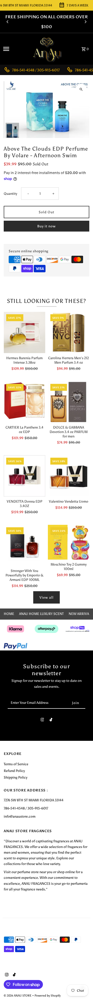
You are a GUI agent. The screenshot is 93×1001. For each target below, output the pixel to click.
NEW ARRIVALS (81, 613)
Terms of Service (16, 764)
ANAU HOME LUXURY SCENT (41, 613)
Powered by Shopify (47, 995)
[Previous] (7, 21)
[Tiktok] (51, 721)
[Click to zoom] (81, 89)
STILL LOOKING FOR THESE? (46, 300)
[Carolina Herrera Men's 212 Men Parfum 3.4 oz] (68, 332)
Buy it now (46, 226)
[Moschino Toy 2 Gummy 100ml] (68, 542)
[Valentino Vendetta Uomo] (68, 475)
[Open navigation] (14, 49)
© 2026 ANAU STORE (18, 995)
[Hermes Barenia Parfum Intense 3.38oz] (24, 332)
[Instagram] (42, 721)
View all (46, 597)
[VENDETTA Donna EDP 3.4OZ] (24, 475)
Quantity (10, 193)
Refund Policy (14, 770)
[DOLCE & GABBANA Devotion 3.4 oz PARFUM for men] (68, 402)
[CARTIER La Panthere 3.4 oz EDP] (24, 402)
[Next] (85, 21)
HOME (9, 613)
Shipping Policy (15, 777)
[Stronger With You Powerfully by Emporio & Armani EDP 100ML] (24, 545)
